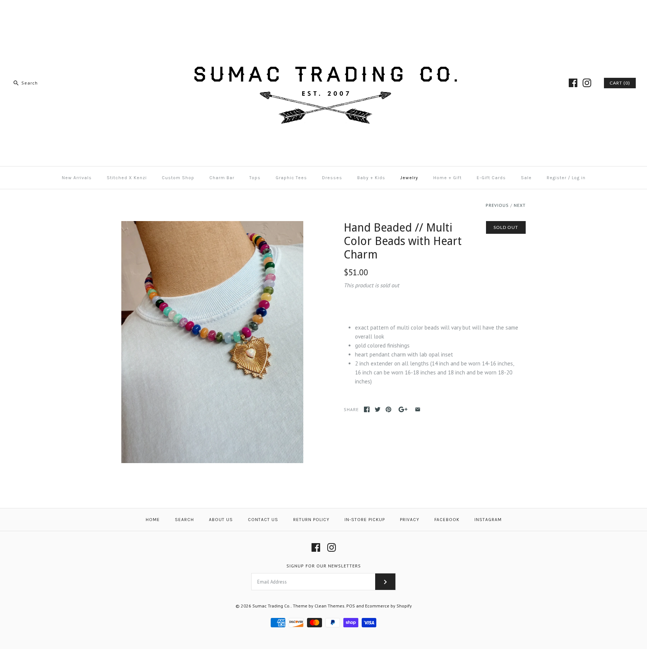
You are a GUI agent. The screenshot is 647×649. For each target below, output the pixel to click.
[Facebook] (573, 83)
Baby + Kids (371, 177)
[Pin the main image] (388, 409)
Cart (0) (620, 83)
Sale (526, 177)
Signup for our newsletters (323, 566)
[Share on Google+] (403, 409)
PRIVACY (409, 519)
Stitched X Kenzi (127, 177)
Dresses (332, 177)
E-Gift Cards (491, 177)
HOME (153, 519)
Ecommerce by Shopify (388, 606)
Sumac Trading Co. (271, 606)
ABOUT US (221, 519)
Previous (497, 205)
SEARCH (184, 519)
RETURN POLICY (311, 519)
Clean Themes (329, 606)
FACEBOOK (446, 519)
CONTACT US (263, 519)
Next (520, 205)
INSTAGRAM (488, 519)
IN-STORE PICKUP (364, 519)
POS (350, 606)
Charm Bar (221, 177)
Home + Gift (447, 177)
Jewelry (409, 177)
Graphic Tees (291, 177)
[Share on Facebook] (367, 409)
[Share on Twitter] (377, 409)
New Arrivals (77, 177)
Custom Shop (178, 177)
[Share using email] (417, 409)
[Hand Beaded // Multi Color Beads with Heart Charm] (212, 225)
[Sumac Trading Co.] (323, 11)
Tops (255, 177)
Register (556, 177)
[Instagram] (587, 83)
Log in (579, 177)
